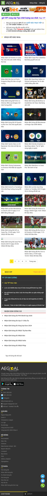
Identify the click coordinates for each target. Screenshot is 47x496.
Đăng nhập (33, 3)
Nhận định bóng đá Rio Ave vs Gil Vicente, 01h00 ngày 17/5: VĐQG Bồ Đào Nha (35, 232)
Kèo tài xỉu (4, 482)
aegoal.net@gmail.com (10, 404)
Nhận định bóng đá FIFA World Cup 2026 (18, 316)
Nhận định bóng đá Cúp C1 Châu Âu (16, 321)
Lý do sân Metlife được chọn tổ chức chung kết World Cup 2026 (23, 288)
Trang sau (32, 261)
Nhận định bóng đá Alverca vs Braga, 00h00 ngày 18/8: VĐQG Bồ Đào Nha (35, 211)
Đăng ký (42, 3)
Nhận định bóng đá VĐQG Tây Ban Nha (17, 330)
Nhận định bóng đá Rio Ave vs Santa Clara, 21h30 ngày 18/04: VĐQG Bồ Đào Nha (35, 254)
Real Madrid (4, 438)
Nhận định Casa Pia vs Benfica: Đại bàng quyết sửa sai (35, 59)
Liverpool (4, 451)
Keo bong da (5, 477)
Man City (3, 441)
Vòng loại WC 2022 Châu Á (9, 430)
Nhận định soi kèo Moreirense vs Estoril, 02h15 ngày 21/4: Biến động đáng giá (11, 211)
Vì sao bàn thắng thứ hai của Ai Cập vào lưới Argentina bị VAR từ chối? (23, 299)
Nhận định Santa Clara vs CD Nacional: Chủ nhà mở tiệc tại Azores (11, 146)
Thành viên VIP (38, 272)
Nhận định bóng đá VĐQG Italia (15, 340)
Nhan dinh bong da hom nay (9, 485)
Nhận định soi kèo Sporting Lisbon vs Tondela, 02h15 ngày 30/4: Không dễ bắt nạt (35, 189)
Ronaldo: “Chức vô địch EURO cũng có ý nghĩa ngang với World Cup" (24, 305)
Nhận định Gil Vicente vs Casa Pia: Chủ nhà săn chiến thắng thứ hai (11, 60)
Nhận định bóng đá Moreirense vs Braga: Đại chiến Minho (35, 123)
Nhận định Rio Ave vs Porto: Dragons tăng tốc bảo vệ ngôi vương (11, 81)
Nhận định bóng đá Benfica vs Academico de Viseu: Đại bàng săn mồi (35, 103)
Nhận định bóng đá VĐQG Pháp (15, 345)
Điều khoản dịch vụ (7, 401)
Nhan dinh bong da (7, 472)
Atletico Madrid (5, 459)
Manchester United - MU (8, 446)
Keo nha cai (4, 480)
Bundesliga (4, 425)
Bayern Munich (5, 449)
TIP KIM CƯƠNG (10, 278)
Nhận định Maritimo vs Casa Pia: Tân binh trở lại (34, 166)
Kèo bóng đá (5, 470)
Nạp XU (6, 14)
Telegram (6, 398)
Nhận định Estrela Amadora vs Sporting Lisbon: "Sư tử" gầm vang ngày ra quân (35, 146)
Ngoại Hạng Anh (6, 415)
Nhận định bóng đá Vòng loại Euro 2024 (18, 325)
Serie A (3, 417)
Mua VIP (15, 14)
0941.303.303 (7, 392)
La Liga (3, 422)
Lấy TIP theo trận (10, 283)
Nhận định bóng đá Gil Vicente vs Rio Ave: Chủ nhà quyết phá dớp (11, 124)
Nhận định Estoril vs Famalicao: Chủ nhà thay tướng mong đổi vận (11, 189)
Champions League (7, 420)
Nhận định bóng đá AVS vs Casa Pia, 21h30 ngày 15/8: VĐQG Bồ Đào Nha (10, 232)
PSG (2, 456)
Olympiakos (4, 461)
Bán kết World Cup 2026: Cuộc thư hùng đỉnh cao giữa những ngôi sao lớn (24, 293)
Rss (15, 406)
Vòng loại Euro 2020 (7, 427)
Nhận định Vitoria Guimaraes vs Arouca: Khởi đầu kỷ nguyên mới (11, 167)
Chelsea (3, 443)
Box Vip (8, 272)
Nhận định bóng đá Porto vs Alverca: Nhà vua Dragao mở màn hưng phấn (10, 103)
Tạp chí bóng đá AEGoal (13, 356)
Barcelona (4, 454)
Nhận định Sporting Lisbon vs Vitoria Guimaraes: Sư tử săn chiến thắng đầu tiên (34, 81)
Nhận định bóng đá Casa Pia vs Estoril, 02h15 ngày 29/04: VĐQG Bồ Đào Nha (11, 244)
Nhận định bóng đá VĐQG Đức (14, 335)
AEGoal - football (8, 406)
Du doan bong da (6, 475)
